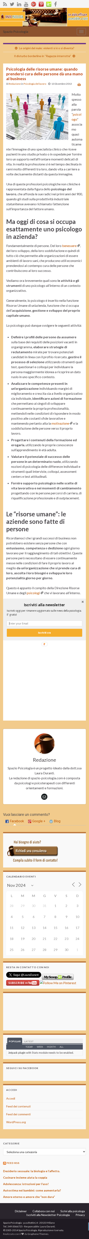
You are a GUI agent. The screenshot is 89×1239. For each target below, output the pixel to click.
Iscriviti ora (44, 632)
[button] (44, 604)
